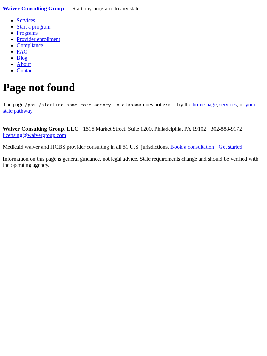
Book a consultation (192, 147)
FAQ (22, 52)
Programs (27, 33)
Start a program (33, 27)
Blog (22, 58)
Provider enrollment (38, 39)
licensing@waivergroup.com (34, 135)
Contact (25, 70)
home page (205, 104)
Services (26, 20)
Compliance (30, 45)
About (24, 64)
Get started (230, 147)
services (228, 104)
